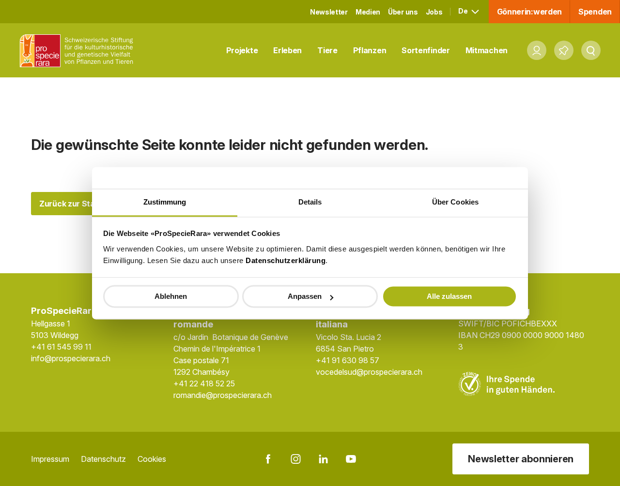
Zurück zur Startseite (79, 203)
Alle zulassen (449, 296)
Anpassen (305, 296)
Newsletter (329, 12)
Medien (368, 12)
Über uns (403, 12)
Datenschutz (103, 459)
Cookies (152, 459)
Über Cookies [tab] (455, 202)
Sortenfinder (426, 50)
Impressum (50, 459)
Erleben (287, 50)
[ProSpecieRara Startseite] (79, 50)
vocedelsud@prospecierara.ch (369, 372)
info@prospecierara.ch (70, 358)
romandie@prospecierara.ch (222, 395)
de (463, 11)
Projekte (242, 50)
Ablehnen (171, 296)
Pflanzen (370, 50)
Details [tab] (310, 202)
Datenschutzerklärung (286, 260)
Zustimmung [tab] (164, 202)
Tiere (327, 50)
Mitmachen (486, 50)
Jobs (434, 12)
